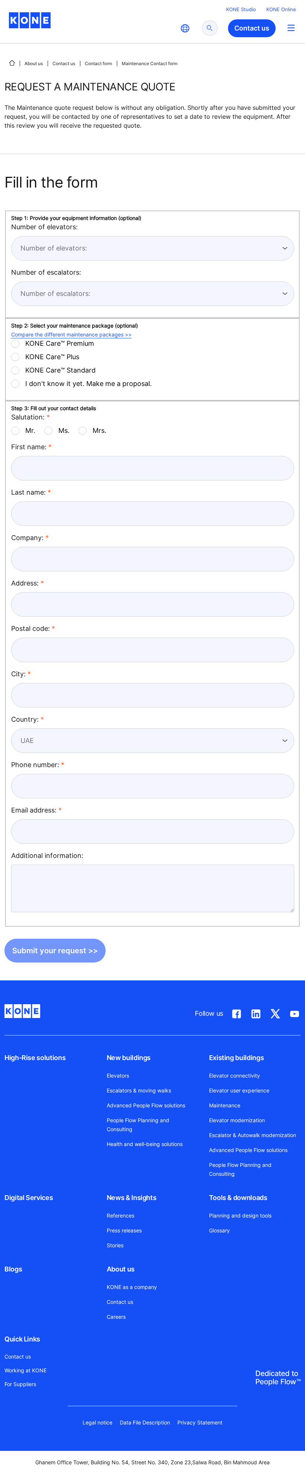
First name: (28, 447)
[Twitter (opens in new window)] (275, 1012)
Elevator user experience (239, 1090)
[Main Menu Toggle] (291, 28)
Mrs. (99, 430)
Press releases (124, 1230)
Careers (116, 1317)
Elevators (118, 1075)
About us (34, 63)
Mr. (30, 430)
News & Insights (132, 1197)
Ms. (64, 430)
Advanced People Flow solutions (146, 1105)
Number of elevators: (44, 227)
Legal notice (97, 1422)
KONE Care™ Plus (52, 357)
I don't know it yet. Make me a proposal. (88, 383)
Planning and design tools (240, 1215)
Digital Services (28, 1197)
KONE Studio (241, 9)
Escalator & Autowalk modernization (252, 1135)
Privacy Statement (199, 1422)
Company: (27, 538)
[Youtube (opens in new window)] (295, 1012)
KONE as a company (132, 1287)
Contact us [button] (251, 28)
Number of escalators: (46, 272)
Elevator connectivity (234, 1075)
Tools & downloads (238, 1197)
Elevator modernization (237, 1120)
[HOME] (12, 62)
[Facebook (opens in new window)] (237, 1012)
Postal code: (30, 628)
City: (18, 674)
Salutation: (28, 417)
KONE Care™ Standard (60, 370)
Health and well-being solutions (145, 1144)
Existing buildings (236, 1058)
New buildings (129, 1058)
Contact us (63, 63)
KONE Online (281, 9)
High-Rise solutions (34, 1058)
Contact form (98, 63)
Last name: (28, 492)
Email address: (34, 810)
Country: (25, 719)
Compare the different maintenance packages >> (71, 334)
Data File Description (145, 1422)
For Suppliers (20, 1384)
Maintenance (224, 1105)
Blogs (13, 1269)
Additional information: (47, 855)
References (120, 1215)
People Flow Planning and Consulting (138, 1124)
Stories (115, 1245)
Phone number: (35, 765)
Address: (25, 583)
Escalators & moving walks (139, 1090)
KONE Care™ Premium (59, 343)
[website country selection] (185, 28)
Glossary (219, 1230)
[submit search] (209, 28)
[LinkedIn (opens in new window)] (256, 1012)
